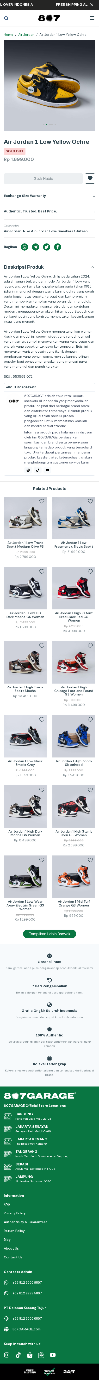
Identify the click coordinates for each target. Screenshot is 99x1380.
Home (8, 34)
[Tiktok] (38, 470)
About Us (11, 1248)
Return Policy (14, 1231)
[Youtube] (47, 470)
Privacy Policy (15, 1213)
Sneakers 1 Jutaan (73, 231)
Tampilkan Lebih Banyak (49, 933)
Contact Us (13, 1257)
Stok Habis (43, 178)
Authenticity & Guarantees (25, 1222)
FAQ (7, 1204)
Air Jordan (26, 34)
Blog (7, 1239)
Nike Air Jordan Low (39, 231)
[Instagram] (28, 470)
